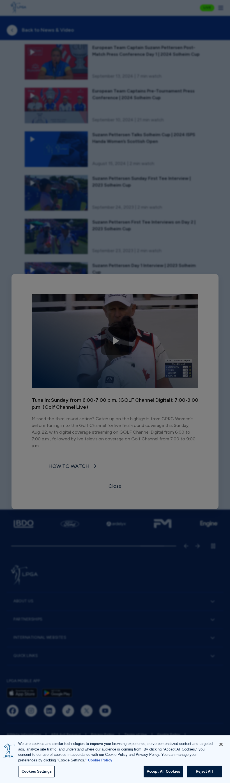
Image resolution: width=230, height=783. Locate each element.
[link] (73, 466)
